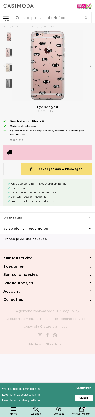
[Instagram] (40, 335)
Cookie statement (20, 318)
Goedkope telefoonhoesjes (26, 27)
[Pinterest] (55, 335)
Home (6, 27)
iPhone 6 (48, 27)
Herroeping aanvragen (71, 318)
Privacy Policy (68, 311)
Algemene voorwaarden (35, 311)
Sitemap (44, 318)
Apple (58, 27)
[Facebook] (47, 335)
